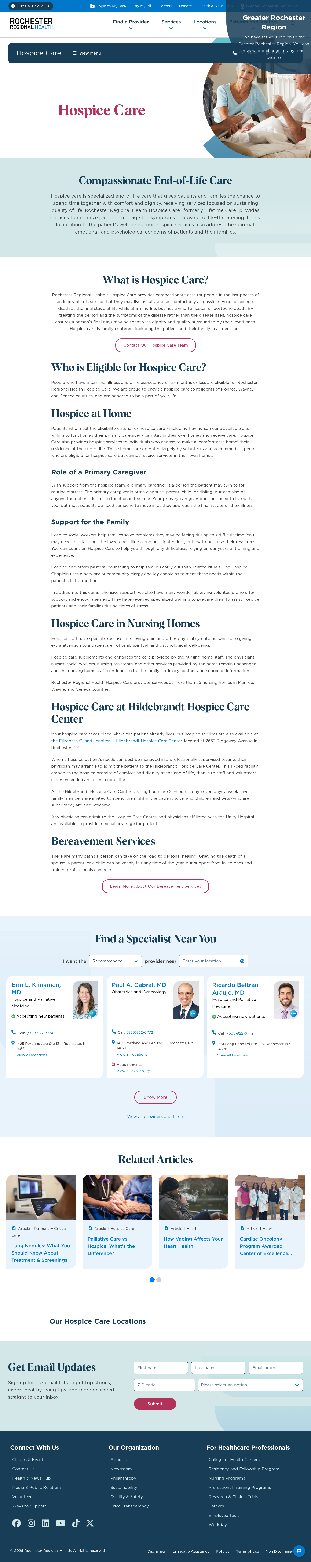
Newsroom (121, 1468)
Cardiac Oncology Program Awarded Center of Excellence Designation (264, 1246)
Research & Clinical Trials (233, 1496)
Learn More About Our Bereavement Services (155, 886)
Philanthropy (123, 1478)
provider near (160, 961)
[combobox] (115, 961)
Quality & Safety (126, 1496)
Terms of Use (247, 1551)
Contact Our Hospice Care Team (155, 345)
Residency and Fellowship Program (244, 1468)
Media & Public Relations (37, 1487)
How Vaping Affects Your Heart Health (193, 1242)
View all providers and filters (155, 1116)
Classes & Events (28, 1459)
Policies (222, 1551)
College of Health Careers (234, 1459)
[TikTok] (76, 1523)
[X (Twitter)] (90, 1523)
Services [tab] (171, 22)
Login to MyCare (111, 6)
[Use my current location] (242, 961)
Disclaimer (156, 1551)
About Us (119, 1459)
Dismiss (274, 57)
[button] (152, 1279)
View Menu (90, 53)
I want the (74, 961)
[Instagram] (31, 1523)
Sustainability (123, 1487)
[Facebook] (16, 1523)
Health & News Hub (216, 6)
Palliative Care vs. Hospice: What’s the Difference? (111, 1246)
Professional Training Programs (240, 1487)
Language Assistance (190, 1551)
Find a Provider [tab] (131, 22)
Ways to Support (29, 1506)
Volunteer (22, 1496)
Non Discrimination (282, 1551)
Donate (185, 6)
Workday (218, 1524)
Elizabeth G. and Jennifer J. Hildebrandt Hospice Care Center (120, 740)
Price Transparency (129, 1506)
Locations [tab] (205, 22)
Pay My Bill (142, 6)
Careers (165, 6)
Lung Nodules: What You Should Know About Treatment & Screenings (40, 1253)
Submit (154, 1403)
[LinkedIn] (45, 1523)
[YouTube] (60, 1523)
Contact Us (23, 1468)
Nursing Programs (227, 1478)
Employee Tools (224, 1515)
